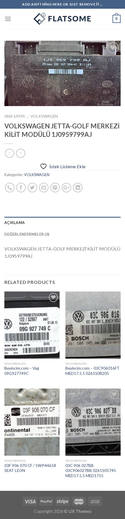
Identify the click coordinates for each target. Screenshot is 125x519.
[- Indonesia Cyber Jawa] (62, 19)
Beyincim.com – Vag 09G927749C (21, 371)
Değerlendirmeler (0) (26, 234)
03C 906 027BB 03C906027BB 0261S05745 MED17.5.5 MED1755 (90, 470)
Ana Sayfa (14, 116)
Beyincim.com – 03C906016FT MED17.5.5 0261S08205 (92, 371)
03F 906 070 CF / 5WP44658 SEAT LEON (30, 468)
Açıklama (14, 222)
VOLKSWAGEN (44, 116)
